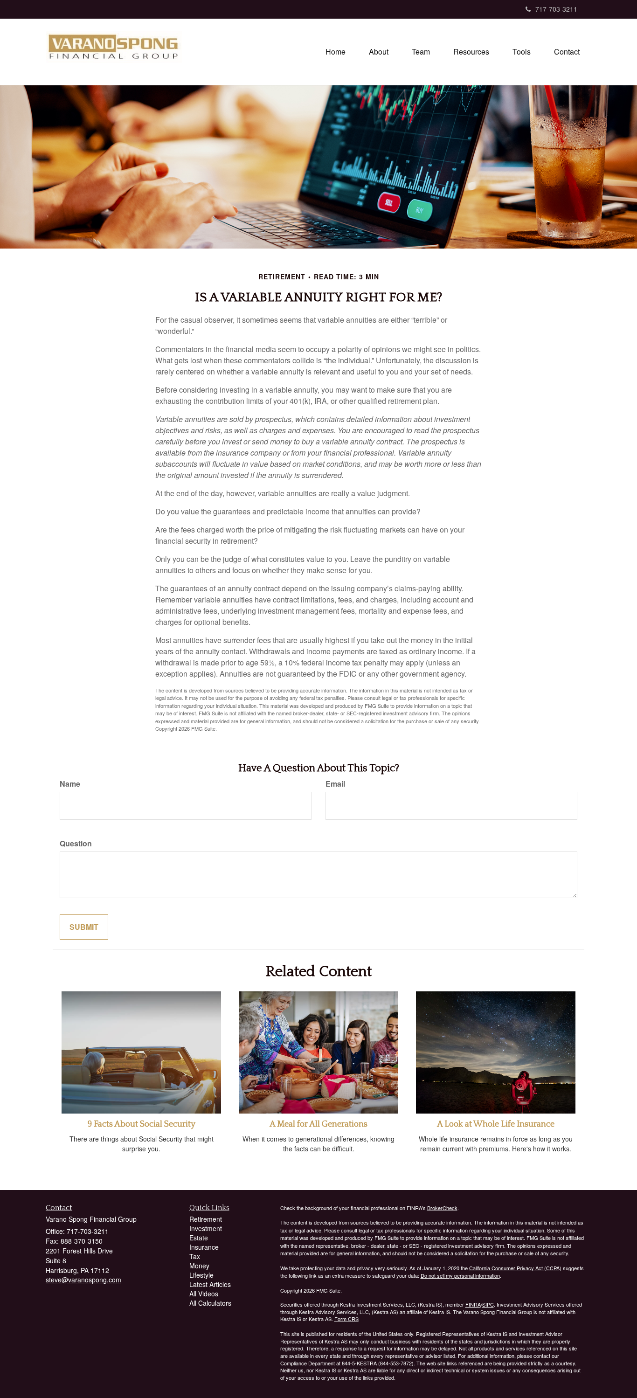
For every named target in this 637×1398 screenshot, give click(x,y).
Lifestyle (201, 1275)
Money (199, 1265)
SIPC (488, 1304)
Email (335, 784)
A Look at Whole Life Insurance (495, 1124)
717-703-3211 (556, 9)
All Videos (203, 1293)
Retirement (205, 1219)
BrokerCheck (442, 1207)
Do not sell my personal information (460, 1275)
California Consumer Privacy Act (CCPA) (515, 1268)
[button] (378, 51)
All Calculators (210, 1303)
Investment (205, 1228)
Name (70, 784)
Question (76, 843)
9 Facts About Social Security (141, 1124)
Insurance (204, 1247)
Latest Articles (210, 1284)
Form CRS (346, 1318)
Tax (194, 1256)
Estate (198, 1237)
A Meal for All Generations (318, 1124)
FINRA (473, 1304)
